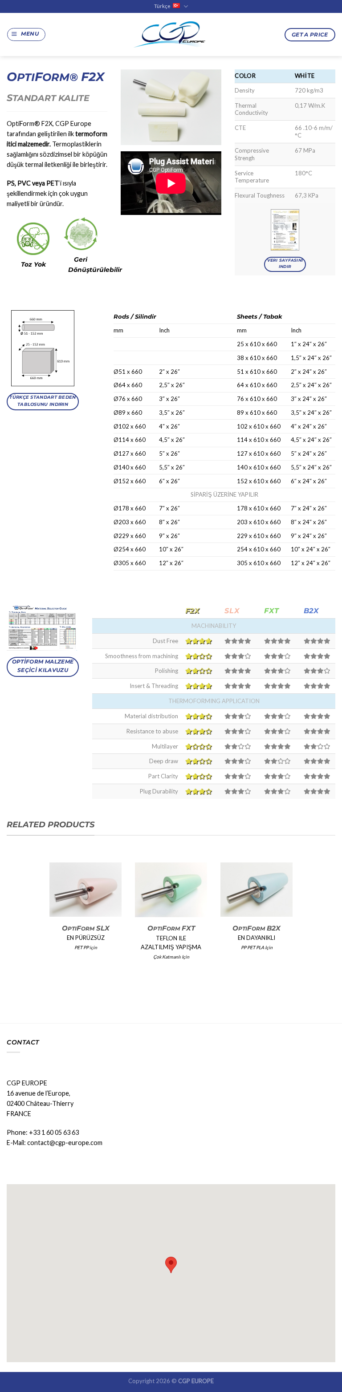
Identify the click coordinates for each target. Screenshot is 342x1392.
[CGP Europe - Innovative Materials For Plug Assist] (171, 34)
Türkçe (162, 6)
